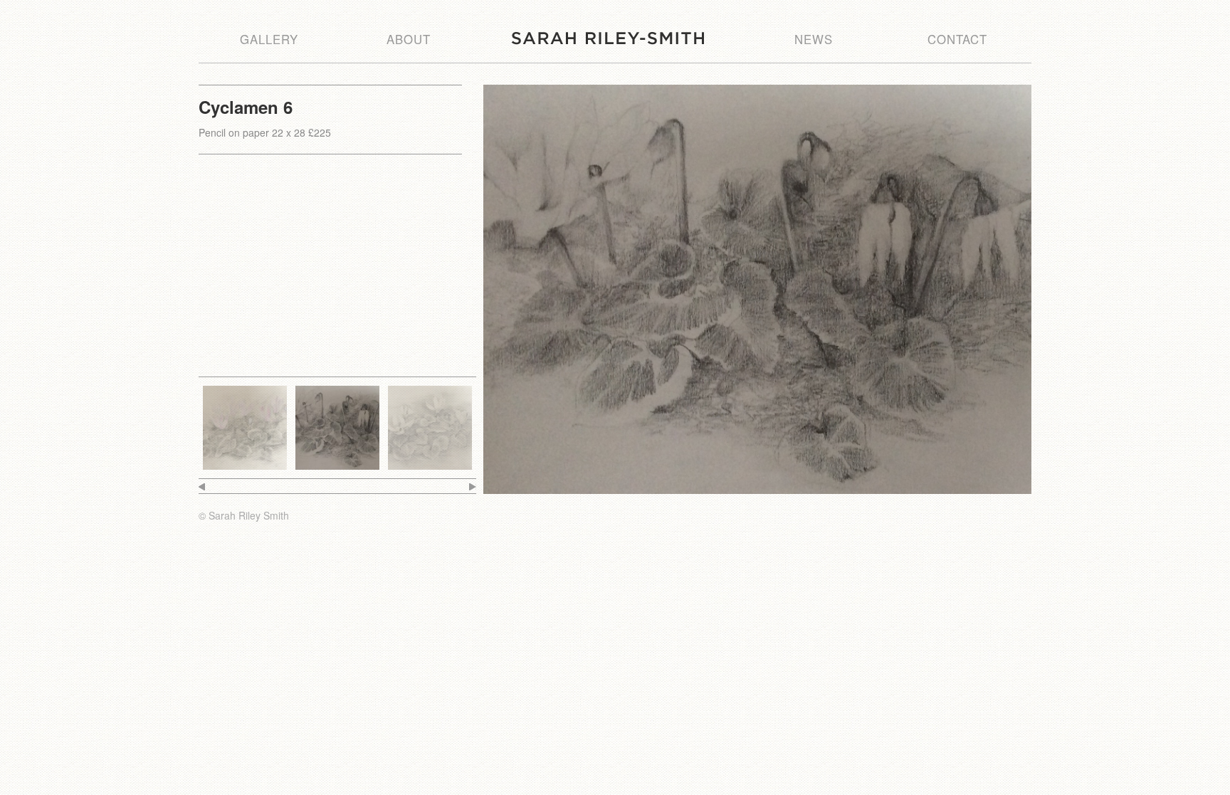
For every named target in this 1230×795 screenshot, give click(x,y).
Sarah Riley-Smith (607, 38)
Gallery (269, 39)
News (813, 39)
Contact (957, 39)
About (409, 39)
